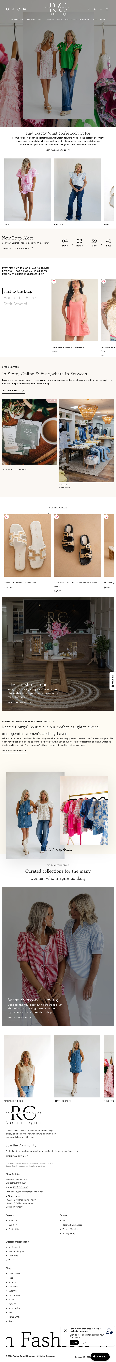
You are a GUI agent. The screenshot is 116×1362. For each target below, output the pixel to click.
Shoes (11, 1299)
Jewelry (12, 1304)
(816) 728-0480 (20, 1187)
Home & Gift (14, 1317)
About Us (12, 1220)
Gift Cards (13, 1255)
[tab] (23, 291)
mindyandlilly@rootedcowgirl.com (28, 1191)
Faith (10, 1312)
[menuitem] (103, 20)
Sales (10, 1321)
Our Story (12, 1225)
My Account (14, 1247)
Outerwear (13, 1291)
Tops (10, 1278)
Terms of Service (70, 1229)
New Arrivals (14, 1273)
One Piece (13, 1286)
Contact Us (13, 1229)
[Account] (95, 9)
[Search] (89, 9)
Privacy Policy (69, 1233)
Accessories (14, 1308)
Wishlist (12, 1260)
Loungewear (14, 1295)
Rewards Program (16, 1251)
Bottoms (12, 1282)
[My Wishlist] (101, 9)
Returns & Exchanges (72, 1225)
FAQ (64, 1220)
